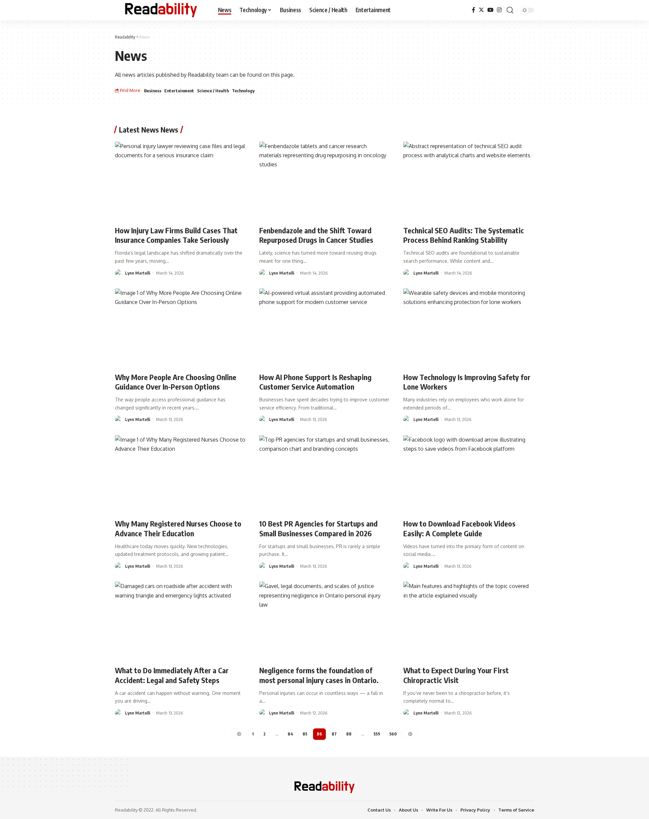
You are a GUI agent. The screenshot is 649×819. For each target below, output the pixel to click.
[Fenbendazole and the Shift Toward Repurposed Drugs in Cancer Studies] (324, 181)
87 (334, 733)
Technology (243, 90)
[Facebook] (473, 10)
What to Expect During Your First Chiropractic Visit (456, 675)
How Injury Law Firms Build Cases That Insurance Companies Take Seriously (176, 235)
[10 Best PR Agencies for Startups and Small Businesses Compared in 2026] (324, 474)
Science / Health (213, 90)
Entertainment (179, 90)
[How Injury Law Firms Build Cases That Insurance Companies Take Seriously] (180, 181)
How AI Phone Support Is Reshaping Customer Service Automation (315, 382)
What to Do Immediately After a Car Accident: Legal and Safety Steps (172, 675)
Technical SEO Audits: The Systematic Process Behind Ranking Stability (463, 235)
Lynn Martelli (137, 273)
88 (349, 733)
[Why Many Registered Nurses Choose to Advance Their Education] (180, 474)
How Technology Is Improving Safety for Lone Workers (466, 382)
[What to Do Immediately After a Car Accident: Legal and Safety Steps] (180, 621)
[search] (510, 10)
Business (152, 90)
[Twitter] (481, 10)
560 (393, 733)
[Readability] (161, 10)
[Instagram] (499, 10)
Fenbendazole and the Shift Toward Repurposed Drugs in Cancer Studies (316, 235)
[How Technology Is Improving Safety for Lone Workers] (468, 327)
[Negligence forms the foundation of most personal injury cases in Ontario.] (324, 621)
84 (290, 733)
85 (305, 733)
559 (377, 733)
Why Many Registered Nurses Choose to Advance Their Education (178, 528)
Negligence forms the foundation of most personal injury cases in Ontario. (319, 675)
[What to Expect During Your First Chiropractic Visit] (468, 621)
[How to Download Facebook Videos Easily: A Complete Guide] (468, 474)
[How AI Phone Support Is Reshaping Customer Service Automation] (324, 327)
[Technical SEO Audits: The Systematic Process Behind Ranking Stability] (468, 181)
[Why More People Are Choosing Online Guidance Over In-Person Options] (180, 327)
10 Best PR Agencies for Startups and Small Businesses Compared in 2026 (318, 528)
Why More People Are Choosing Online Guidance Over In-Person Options (175, 382)
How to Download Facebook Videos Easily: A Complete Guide (459, 528)
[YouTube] (490, 10)
